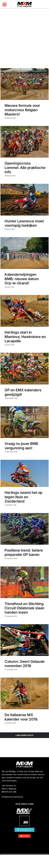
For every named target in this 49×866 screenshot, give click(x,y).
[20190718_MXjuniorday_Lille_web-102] (24, 817)
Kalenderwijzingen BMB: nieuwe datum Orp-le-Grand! (22, 278)
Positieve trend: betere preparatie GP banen (24, 552)
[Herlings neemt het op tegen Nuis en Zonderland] (24, 473)
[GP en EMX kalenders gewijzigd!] (24, 368)
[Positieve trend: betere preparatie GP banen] (24, 529)
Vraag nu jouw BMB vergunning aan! (21, 445)
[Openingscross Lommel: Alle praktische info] (24, 142)
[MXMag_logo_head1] (24, 2)
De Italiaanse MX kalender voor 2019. (21, 717)
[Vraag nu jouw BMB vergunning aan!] (24, 422)
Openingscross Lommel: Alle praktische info (25, 167)
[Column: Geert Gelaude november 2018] (24, 640)
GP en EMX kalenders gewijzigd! (23, 392)
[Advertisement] (24, 861)
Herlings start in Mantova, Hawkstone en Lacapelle (25, 336)
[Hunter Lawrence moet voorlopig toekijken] (24, 200)
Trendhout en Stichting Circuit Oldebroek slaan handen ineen (24, 608)
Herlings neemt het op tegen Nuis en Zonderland (23, 496)
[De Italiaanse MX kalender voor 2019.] (24, 693)
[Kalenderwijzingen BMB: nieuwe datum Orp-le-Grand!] (24, 253)
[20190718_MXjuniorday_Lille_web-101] (24, 809)
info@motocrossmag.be (12, 797)
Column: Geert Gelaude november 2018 (25, 663)
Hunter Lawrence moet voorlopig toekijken (24, 223)
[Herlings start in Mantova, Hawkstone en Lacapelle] (24, 311)
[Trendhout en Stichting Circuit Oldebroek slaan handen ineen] (24, 582)
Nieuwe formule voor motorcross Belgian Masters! (22, 109)
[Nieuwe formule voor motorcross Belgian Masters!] (24, 84)
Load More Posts (25, 735)
